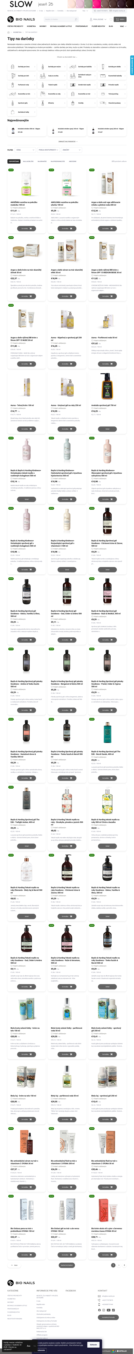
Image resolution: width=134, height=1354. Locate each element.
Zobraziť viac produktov (67, 141)
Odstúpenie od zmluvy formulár (47, 1321)
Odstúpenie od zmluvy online (46, 1317)
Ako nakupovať (71, 11)
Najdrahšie (42, 161)
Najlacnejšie (28, 161)
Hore (15, 1265)
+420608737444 (107, 1304)
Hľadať (76, 19)
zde (81, 1345)
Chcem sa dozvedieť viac (66, 57)
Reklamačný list (42, 1331)
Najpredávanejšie (58, 161)
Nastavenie (40, 1350)
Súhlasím (93, 1345)
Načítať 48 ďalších (67, 1265)
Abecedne (72, 161)
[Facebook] (99, 1309)
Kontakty (60, 11)
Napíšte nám (50, 11)
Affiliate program (42, 1335)
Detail (107, 429)
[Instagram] (103, 1309)
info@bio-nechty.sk (108, 1296)
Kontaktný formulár (108, 1317)
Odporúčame (14, 161)
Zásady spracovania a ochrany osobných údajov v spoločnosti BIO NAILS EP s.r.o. (48, 1326)
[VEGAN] (27, 184)
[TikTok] (113, 1309)
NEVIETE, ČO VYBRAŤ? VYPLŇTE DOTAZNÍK (21, 11)
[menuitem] (16, 26)
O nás (41, 11)
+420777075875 (107, 1300)
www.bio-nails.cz (42, 1338)
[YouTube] (108, 1309)
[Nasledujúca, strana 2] (119, 1265)
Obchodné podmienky (44, 1314)
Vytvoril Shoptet (105, 1351)
